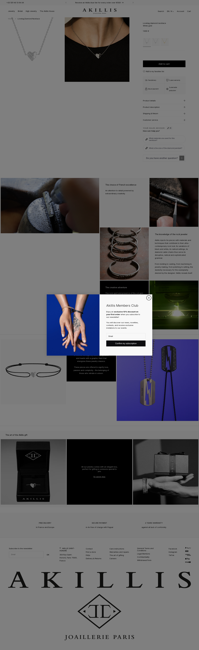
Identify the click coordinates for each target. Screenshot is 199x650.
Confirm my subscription (126, 343)
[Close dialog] (148, 297)
